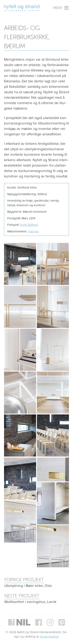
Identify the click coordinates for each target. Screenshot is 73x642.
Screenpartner (49, 636)
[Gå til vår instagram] (50, 622)
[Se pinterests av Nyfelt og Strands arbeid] (61, 622)
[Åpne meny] (61, 6)
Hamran (33, 231)
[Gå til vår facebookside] (38, 622)
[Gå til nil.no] (19, 622)
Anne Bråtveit (29, 225)
